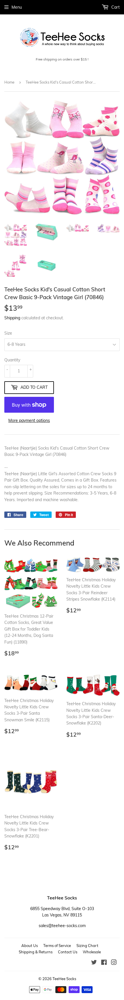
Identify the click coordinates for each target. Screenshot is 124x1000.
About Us (29, 945)
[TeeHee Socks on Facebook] (104, 963)
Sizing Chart (87, 945)
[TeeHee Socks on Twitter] (94, 963)
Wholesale (92, 952)
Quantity (12, 360)
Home (9, 82)
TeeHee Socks (64, 978)
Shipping (12, 317)
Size (8, 333)
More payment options (29, 420)
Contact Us (67, 952)
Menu (17, 7)
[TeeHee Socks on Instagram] (114, 963)
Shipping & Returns (35, 952)
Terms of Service (57, 945)
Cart (115, 7)
